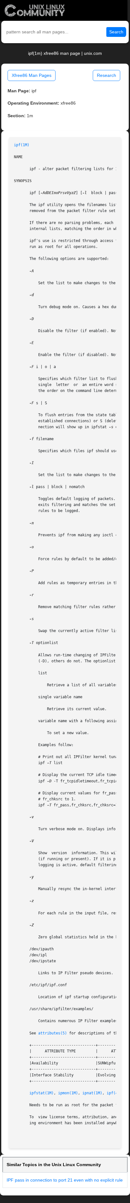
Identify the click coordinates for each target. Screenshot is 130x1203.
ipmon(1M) (68, 1093)
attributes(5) (52, 1033)
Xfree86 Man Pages (31, 75)
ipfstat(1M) (41, 1093)
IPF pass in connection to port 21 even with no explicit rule (65, 1180)
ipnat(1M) (92, 1093)
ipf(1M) (21, 145)
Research (106, 75)
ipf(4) (113, 1093)
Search (116, 31)
